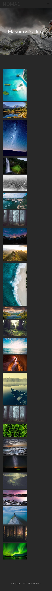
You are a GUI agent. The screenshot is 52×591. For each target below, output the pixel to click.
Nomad (12, 4)
